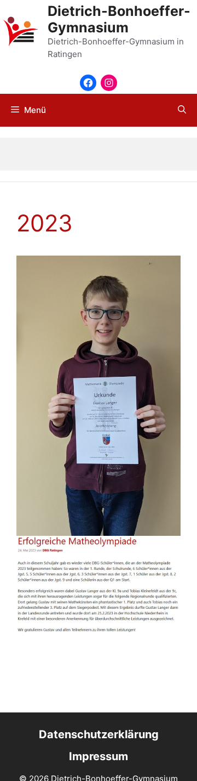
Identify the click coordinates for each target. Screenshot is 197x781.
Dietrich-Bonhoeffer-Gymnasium (119, 19)
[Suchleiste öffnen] (182, 110)
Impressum (98, 756)
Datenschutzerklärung (99, 734)
